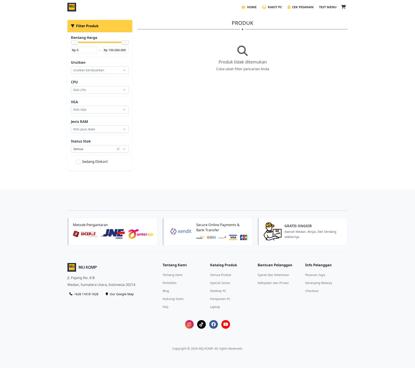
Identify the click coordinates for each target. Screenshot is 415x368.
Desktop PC (218, 291)
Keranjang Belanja (318, 283)
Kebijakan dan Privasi (273, 283)
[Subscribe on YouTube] (225, 324)
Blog (166, 291)
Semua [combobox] (78, 149)
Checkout (312, 291)
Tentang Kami (173, 275)
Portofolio (169, 283)
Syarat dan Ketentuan (273, 275)
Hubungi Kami (173, 299)
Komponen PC (220, 299)
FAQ (165, 307)
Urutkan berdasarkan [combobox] (88, 70)
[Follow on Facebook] (213, 324)
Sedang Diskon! (95, 161)
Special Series (220, 283)
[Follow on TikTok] (201, 324)
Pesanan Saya (315, 275)
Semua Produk (220, 275)
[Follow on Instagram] (189, 324)
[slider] (74, 42)
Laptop (215, 307)
